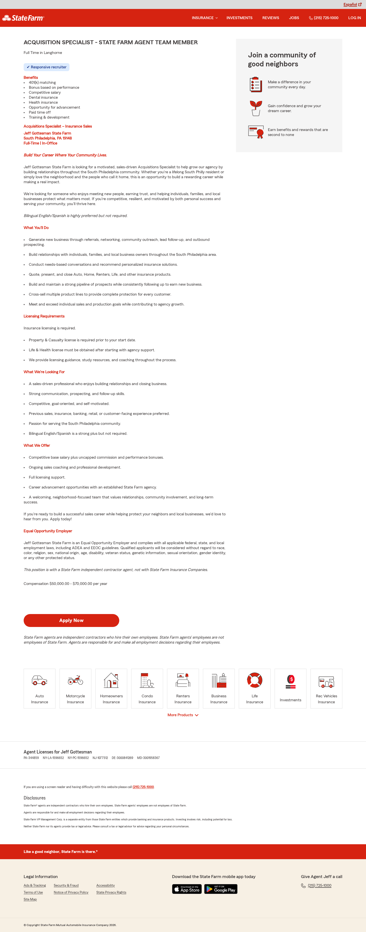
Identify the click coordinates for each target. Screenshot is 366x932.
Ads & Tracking (35, 885)
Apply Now (71, 620)
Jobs (294, 18)
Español (350, 4)
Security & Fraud (66, 885)
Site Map (30, 899)
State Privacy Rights (111, 892)
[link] (23, 18)
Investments (239, 18)
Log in (354, 18)
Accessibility (105, 885)
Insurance (203, 18)
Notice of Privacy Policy (71, 892)
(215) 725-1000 (326, 18)
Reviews (270, 18)
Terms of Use (33, 892)
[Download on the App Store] (187, 889)
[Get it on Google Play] (221, 889)
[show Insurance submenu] (216, 18)
